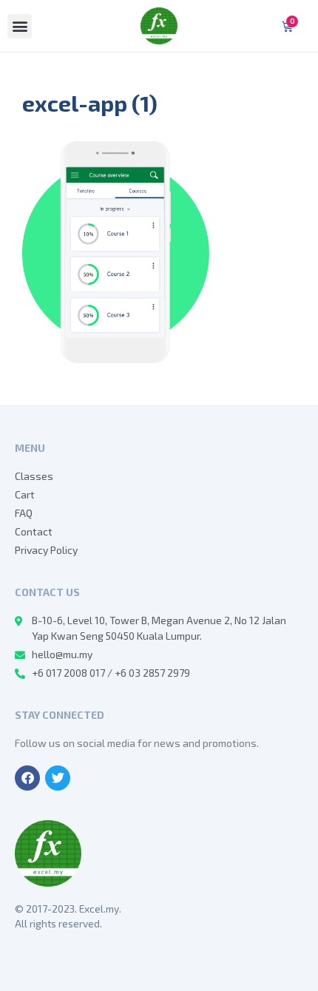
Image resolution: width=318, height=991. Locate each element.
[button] (19, 26)
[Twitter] (57, 778)
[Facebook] (27, 778)
